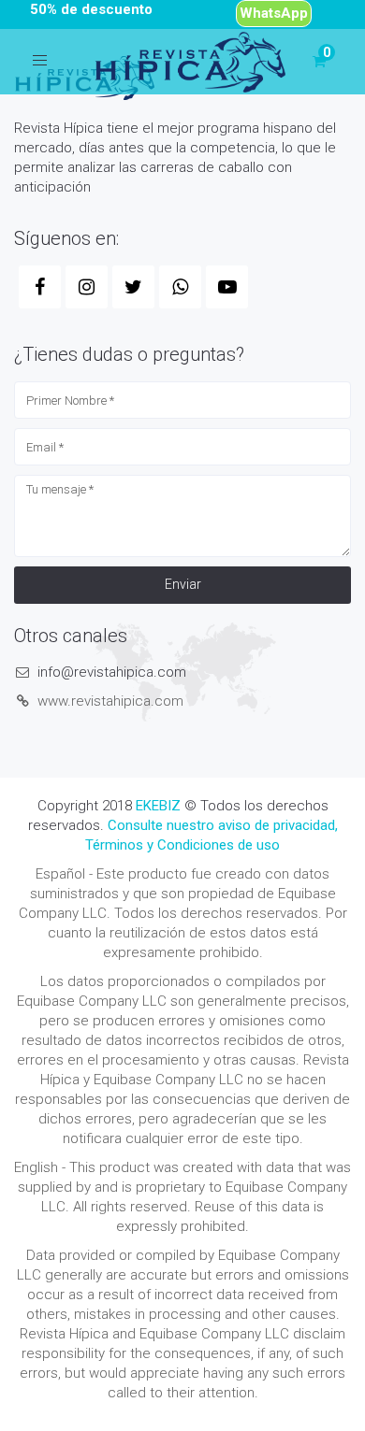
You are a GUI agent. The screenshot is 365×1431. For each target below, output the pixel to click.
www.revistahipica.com (110, 701)
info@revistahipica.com (111, 672)
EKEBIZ (158, 805)
